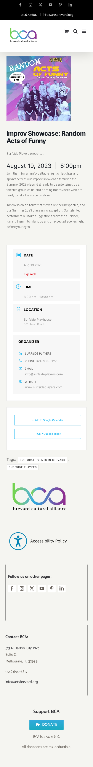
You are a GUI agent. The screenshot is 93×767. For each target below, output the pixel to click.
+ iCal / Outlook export (47, 433)
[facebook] (12, 588)
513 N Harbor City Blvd (22, 648)
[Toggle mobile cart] (66, 31)
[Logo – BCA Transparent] (37, 477)
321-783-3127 (46, 361)
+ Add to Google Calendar (47, 420)
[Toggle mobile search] (75, 31)
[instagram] (22, 588)
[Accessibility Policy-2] (37, 523)
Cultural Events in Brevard (42, 459)
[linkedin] (62, 588)
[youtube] (42, 588)
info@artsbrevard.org (57, 15)
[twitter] (32, 588)
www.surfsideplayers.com (44, 387)
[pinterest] (52, 588)
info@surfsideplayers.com (44, 374)
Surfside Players (23, 467)
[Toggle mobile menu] (84, 31)
